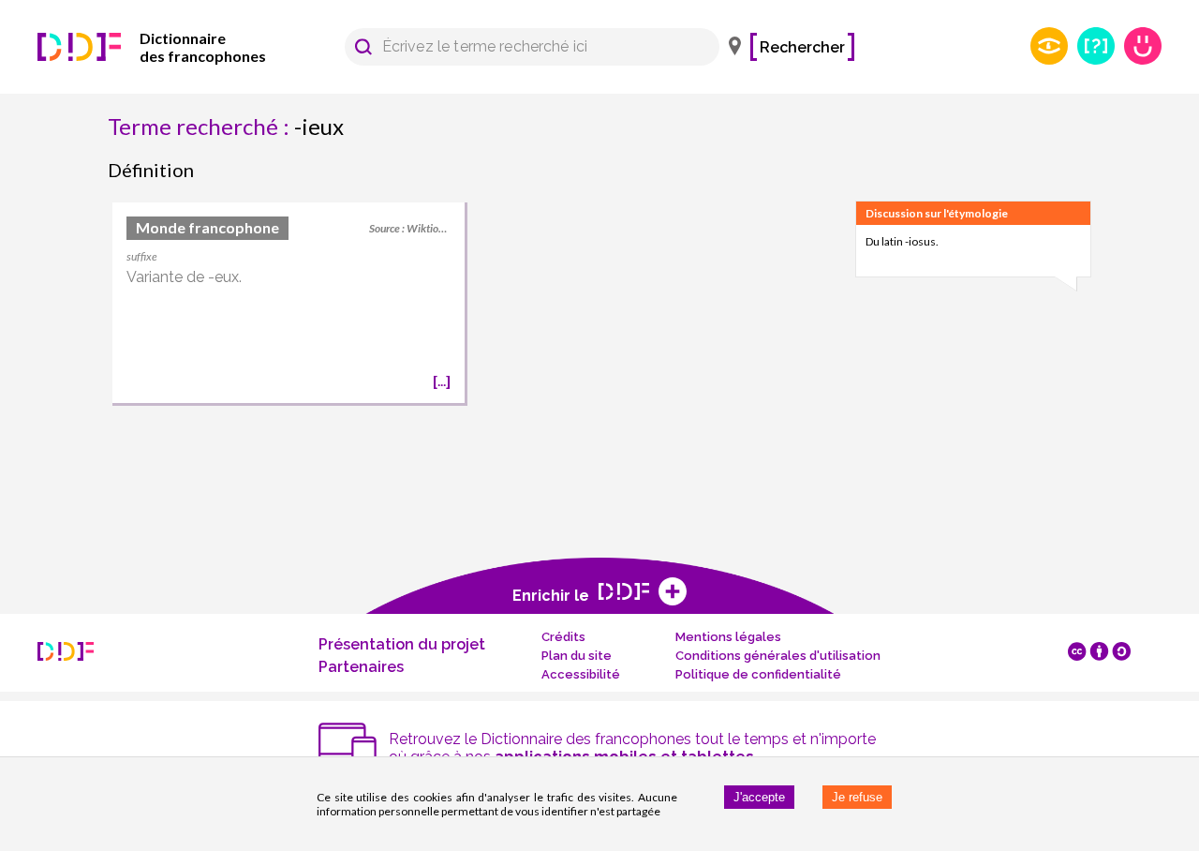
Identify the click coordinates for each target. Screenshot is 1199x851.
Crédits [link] (563, 637)
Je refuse (857, 797)
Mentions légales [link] (728, 637)
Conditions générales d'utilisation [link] (778, 656)
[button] (363, 47)
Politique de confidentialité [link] (758, 674)
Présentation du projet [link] (401, 644)
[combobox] (523, 47)
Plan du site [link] (576, 656)
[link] (177, 47)
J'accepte (759, 797)
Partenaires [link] (361, 667)
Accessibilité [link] (580, 674)
